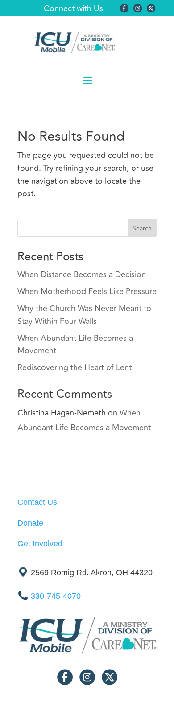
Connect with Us (73, 8)
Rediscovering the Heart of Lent (74, 367)
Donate (30, 523)
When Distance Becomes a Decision (81, 274)
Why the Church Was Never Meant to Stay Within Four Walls (84, 314)
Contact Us (37, 502)
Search (142, 228)
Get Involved (39, 543)
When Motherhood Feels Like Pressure (87, 291)
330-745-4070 (56, 596)
